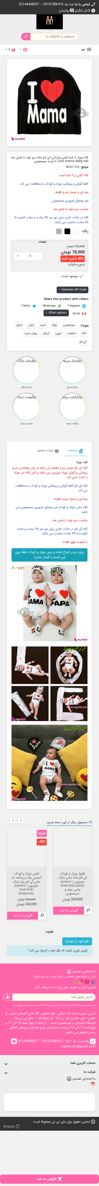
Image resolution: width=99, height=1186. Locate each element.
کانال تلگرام (85, 10)
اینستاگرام (92, 1084)
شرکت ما (90, 1072)
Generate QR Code (73, 289)
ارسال (46, 333)
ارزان (31, 325)
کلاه (84, 333)
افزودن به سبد (49, 1179)
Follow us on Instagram (81, 981)
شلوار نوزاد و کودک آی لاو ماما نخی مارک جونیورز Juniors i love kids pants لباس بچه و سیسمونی (72, 883)
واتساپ (66, 10)
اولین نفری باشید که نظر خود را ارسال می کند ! (57, 950)
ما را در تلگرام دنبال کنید (92, 981)
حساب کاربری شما (83, 1063)
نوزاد (54, 325)
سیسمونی (69, 325)
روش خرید (30, 333)
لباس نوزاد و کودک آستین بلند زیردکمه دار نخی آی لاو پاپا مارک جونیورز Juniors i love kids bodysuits (26, 883)
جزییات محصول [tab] (48, 451)
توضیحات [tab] (75, 451)
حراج (19, 325)
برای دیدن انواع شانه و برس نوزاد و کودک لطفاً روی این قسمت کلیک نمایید (49, 555)
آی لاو (82, 342)
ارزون (58, 333)
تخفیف (71, 333)
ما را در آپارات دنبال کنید (87, 981)
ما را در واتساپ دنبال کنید (75, 981)
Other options (57, 313)
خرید (43, 325)
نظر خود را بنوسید (77, 941)
